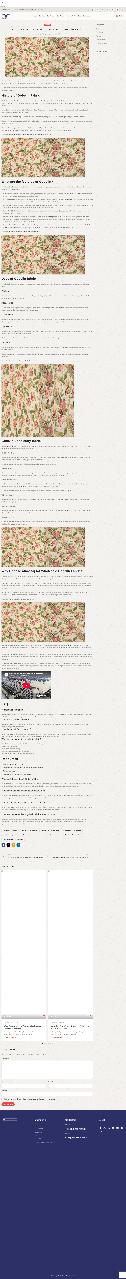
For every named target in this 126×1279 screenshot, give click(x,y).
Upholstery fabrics (102, 43)
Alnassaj (8, 1016)
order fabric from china (27, 835)
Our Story (38, 1125)
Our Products (39, 1128)
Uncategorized (100, 39)
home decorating (47, 217)
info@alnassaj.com (76, 1137)
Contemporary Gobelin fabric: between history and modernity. (23, 767)
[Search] (88, 10)
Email (50, 1082)
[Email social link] (13, 845)
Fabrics (47, 25)
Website (4, 1090)
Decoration (99, 32)
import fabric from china (73, 830)
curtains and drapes (20, 486)
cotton (79, 194)
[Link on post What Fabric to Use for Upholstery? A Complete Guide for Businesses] (23, 944)
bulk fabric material (10, 830)
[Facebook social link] (93, 10)
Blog (36, 1135)
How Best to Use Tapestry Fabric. (14, 764)
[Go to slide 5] (50, 1043)
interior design (9, 835)
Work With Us (39, 1139)
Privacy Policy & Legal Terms (44, 1142)
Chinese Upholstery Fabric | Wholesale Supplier (24, 231)
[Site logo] (6, 16)
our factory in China (71, 645)
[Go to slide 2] (44, 1043)
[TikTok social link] (123, 10)
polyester (69, 510)
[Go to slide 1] (42, 1043)
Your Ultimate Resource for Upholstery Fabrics (24, 361)
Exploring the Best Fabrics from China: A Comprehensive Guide (30, 134)
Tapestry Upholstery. (10, 771)
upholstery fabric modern (48, 835)
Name (3, 1082)
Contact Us (38, 1132)
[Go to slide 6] (52, 1043)
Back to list (47, 856)
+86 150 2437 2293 (75, 1129)
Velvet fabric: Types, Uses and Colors (21, 599)
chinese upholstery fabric (50, 830)
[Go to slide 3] (46, 1043)
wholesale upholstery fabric (13, 839)
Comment (5, 1058)
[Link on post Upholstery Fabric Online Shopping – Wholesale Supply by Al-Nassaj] (70, 944)
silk (68, 194)
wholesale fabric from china (71, 835)
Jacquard (69, 199)
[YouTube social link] (108, 10)
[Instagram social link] (103, 10)
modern (15, 227)
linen (71, 194)
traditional (6, 227)
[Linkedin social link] (113, 10)
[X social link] (98, 10)
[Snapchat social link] (118, 10)
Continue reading (10, 1037)
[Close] (2, 2)
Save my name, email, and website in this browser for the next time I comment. (29, 1099)
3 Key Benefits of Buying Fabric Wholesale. (17, 774)
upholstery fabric (12, 446)
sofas (20, 333)
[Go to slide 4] (48, 1043)
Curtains (98, 29)
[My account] (113, 16)
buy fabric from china (29, 830)
